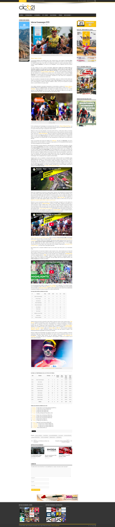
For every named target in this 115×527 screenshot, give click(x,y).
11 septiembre (35, 426)
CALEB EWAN (45, 435)
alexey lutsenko (38, 435)
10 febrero (34, 407)
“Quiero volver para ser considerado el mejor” (40, 237)
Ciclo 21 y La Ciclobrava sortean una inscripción (41, 441)
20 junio (33, 419)
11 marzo (33, 411)
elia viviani (61, 435)
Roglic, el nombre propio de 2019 (48, 368)
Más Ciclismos (67, 15)
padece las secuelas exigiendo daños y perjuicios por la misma (43, 199)
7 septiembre (34, 423)
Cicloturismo (53, 15)
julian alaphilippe (67, 435)
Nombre (32, 477)
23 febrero (34, 409)
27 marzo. (34, 412)
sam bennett (59, 437)
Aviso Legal (40, 525)
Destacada (34, 24)
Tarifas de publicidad (55, 525)
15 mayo (34, 416)
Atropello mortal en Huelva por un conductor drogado (62, 441)
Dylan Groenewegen (53, 435)
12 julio (33, 422)
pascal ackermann (44, 437)
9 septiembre (35, 425)
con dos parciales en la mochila (46, 208)
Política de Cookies (47, 525)
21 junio (34, 420)
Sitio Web (33, 485)
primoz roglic (52, 437)
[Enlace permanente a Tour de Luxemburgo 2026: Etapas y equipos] (51, 453)
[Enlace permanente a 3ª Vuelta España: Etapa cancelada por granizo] (37, 453)
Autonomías (37, 15)
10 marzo (34, 410)
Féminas (60, 15)
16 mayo (33, 417)
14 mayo (33, 415)
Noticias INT (38, 24)
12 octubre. (34, 427)
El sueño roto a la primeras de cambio (52, 165)
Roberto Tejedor (34, 58)
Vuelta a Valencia (68, 86)
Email (32, 481)
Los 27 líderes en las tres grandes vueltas (64, 456)
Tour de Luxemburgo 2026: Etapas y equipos (51, 456)
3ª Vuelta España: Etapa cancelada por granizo (36, 456)
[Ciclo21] (27, 10)
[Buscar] (95, 1)
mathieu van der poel (36, 437)
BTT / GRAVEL (45, 15)
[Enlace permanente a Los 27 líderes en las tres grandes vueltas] (65, 453)
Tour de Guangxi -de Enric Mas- (48, 71)
